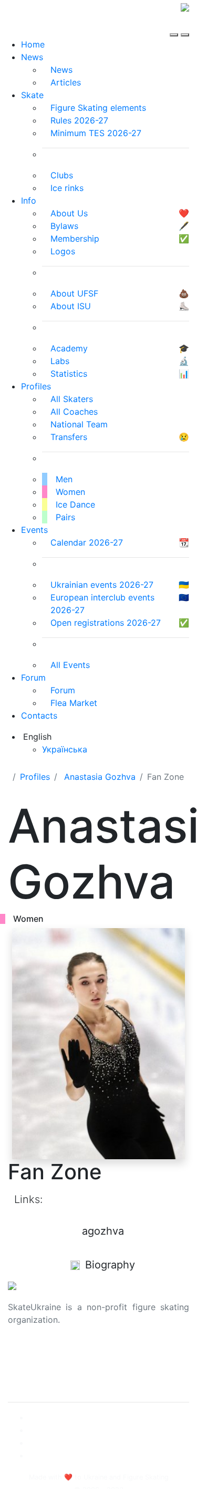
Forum (33, 677)
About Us (26, 1353)
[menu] (175, 25)
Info (28, 200)
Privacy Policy (36, 1366)
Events (34, 529)
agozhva (103, 1231)
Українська (64, 749)
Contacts (39, 715)
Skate (32, 95)
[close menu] (185, 25)
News (32, 57)
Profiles (36, 386)
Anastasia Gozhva (100, 776)
